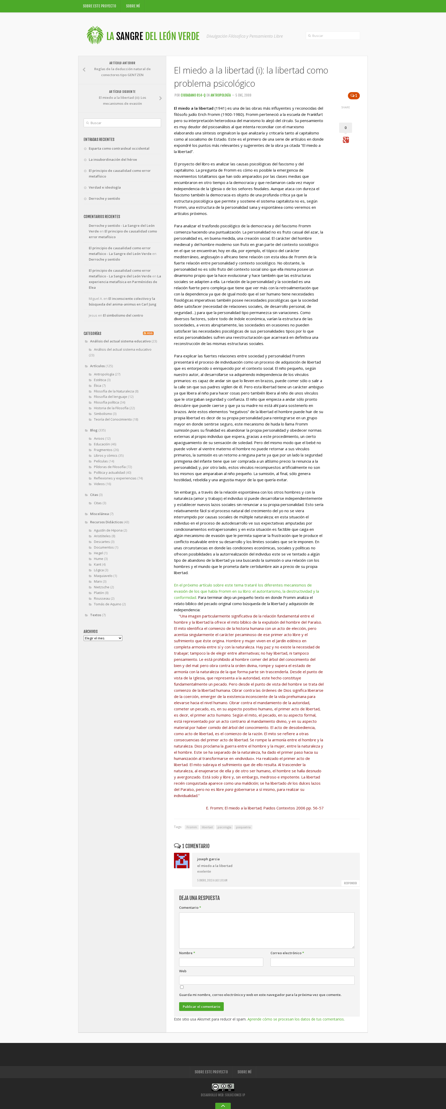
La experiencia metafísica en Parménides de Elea (125, 282)
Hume (98, 558)
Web (182, 971)
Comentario (190, 907)
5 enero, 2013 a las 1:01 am (212, 880)
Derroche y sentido (104, 198)
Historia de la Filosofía (111, 408)
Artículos (97, 366)
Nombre (187, 953)
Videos (99, 483)
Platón (99, 592)
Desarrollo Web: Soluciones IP (223, 1095)
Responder (350, 883)
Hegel (98, 553)
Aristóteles (102, 536)
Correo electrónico (287, 953)
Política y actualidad (109, 472)
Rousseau (102, 598)
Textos (95, 615)
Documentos (104, 547)
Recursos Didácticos (106, 522)
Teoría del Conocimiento (113, 419)
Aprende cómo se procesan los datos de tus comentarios (296, 1019)
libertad (207, 827)
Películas (101, 461)
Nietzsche (101, 587)
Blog (94, 430)
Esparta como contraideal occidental (119, 148)
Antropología (221, 95)
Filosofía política (106, 402)
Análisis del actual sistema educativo (120, 341)
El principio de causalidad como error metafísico (120, 173)
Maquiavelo (103, 575)
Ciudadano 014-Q (193, 95)
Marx (98, 581)
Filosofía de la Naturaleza (114, 391)
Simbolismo (103, 413)
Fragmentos (103, 449)
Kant (97, 564)
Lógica (99, 570)
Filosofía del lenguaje (110, 396)
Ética (97, 385)
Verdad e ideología (105, 187)
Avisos (99, 438)
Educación (102, 444)
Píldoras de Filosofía (110, 466)
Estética (100, 379)
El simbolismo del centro (123, 315)
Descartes (102, 541)
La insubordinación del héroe (113, 159)
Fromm (192, 827)
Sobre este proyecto (99, 6)
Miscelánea (99, 513)
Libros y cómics (105, 455)
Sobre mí (133, 6)
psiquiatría (243, 827)
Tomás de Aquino (107, 604)
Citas (94, 494)
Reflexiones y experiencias (115, 478)
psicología (224, 827)
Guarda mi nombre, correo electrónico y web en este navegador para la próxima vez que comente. (260, 994)
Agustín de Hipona (108, 530)
